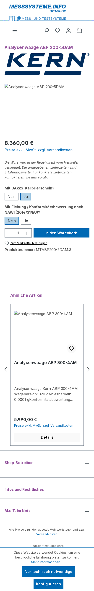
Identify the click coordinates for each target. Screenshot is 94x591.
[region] (47, 109)
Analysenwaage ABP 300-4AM (45, 362)
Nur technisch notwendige (48, 571)
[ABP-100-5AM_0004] (47, 109)
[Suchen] (46, 30)
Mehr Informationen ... (47, 562)
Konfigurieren (48, 584)
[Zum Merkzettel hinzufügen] (71, 348)
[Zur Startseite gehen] (48, 13)
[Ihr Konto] (68, 30)
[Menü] (14, 30)
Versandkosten (46, 534)
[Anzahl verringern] (9, 232)
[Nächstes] (88, 369)
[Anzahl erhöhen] (27, 232)
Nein (12, 196)
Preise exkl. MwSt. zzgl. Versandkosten (39, 150)
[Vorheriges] (5, 369)
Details (47, 437)
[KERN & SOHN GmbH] (47, 64)
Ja (26, 196)
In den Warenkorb (61, 233)
